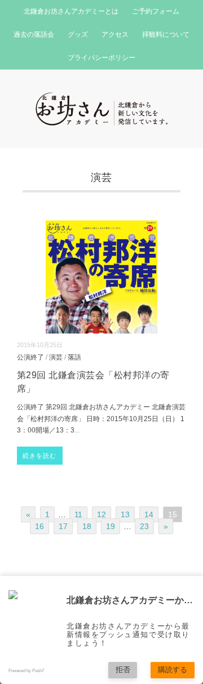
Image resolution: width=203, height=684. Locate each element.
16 (39, 526)
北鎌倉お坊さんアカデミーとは (71, 11)
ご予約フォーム (155, 11)
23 (144, 526)
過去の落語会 (34, 34)
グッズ (78, 34)
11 (78, 514)
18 (86, 526)
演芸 (56, 357)
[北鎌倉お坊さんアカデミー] (102, 98)
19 (110, 526)
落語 (74, 357)
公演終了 (30, 357)
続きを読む (40, 455)
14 (148, 514)
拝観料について (165, 34)
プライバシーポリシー (101, 58)
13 (125, 514)
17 (63, 526)
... (77, 430)
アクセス (115, 34)
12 (101, 514)
